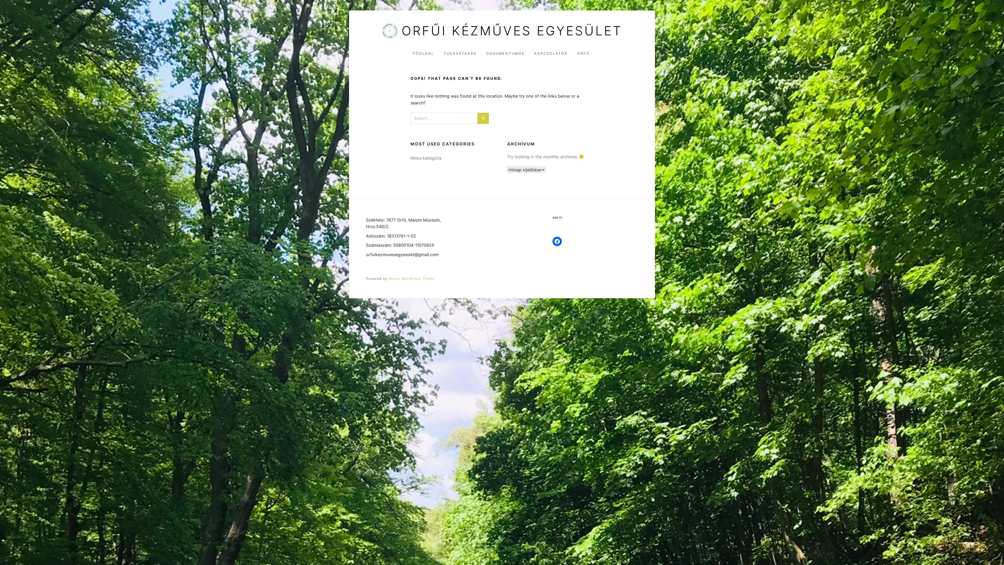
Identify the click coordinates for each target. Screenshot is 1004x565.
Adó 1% (557, 217)
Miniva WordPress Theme (412, 279)
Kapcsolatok (551, 53)
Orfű (583, 53)
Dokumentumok (505, 53)
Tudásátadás (460, 53)
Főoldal (423, 53)
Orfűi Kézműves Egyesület (512, 31)
